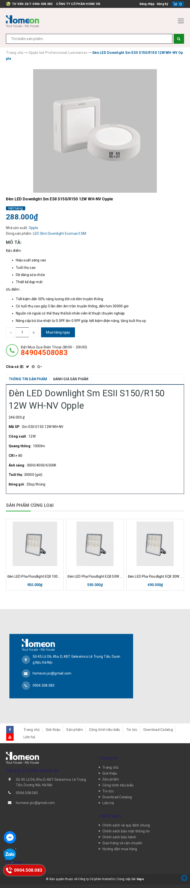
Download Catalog (158, 730)
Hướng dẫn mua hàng (119, 849)
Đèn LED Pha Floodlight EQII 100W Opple (34, 576)
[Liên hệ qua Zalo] (10, 854)
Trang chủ (32, 730)
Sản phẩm (74, 730)
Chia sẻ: (13, 367)
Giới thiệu (53, 730)
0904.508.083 (42, 4)
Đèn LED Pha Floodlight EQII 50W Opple (95, 576)
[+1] (39, 367)
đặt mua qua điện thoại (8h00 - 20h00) (54, 350)
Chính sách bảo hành (119, 837)
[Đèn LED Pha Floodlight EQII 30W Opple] (155, 544)
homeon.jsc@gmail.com (52, 673)
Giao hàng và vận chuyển (122, 843)
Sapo (140, 879)
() (180, 4)
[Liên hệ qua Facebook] (10, 837)
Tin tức (132, 730)
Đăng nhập (147, 4)
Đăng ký (162, 4)
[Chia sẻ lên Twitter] (28, 367)
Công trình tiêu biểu (104, 730)
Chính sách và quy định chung (126, 825)
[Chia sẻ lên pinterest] (34, 367)
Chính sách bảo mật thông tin (126, 831)
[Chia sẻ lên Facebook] (22, 367)
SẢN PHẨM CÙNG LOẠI (30, 505)
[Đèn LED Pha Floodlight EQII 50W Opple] (94, 544)
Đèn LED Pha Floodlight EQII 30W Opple (155, 576)
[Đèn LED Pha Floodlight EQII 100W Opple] (34, 544)
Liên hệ (29, 737)
